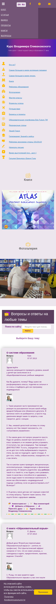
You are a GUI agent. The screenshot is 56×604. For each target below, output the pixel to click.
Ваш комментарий (41, 504)
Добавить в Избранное (24, 506)
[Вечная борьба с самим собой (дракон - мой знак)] (28, 278)
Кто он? (12, 65)
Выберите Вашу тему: (28, 338)
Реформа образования (19, 87)
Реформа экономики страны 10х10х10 (25, 142)
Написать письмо (16, 147)
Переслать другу (15, 509)
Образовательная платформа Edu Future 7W (28, 120)
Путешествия (14, 109)
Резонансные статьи (17, 125)
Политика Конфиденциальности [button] (14, 598)
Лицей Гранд (14, 131)
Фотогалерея (14, 92)
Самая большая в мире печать (22, 76)
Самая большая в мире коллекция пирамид (28, 70)
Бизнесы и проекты (17, 114)
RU (23, 4)
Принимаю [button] (43, 592)
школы (32, 497)
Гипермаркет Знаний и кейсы (21, 136)
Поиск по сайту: (13, 327)
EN (19, 4)
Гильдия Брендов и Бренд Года (22, 158)
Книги (11, 81)
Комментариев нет (19, 504)
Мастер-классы (15, 98)
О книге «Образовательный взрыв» (27, 528)
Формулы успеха (16, 103)
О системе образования (20, 352)
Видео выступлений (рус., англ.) (22, 153)
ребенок (45, 470)
